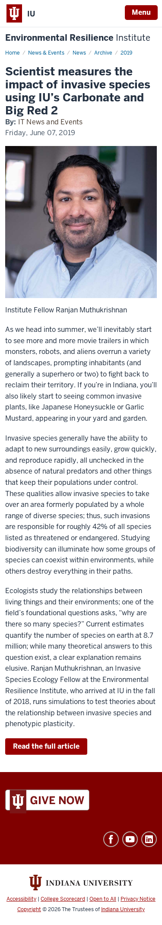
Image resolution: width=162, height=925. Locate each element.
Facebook (111, 839)
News (79, 52)
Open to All (102, 899)
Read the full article (46, 746)
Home (12, 52)
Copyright (29, 909)
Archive (103, 52)
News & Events (46, 52)
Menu (141, 12)
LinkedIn (149, 839)
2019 (126, 52)
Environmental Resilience (77, 38)
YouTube (130, 839)
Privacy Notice (138, 899)
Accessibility (21, 899)
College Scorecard (63, 899)
